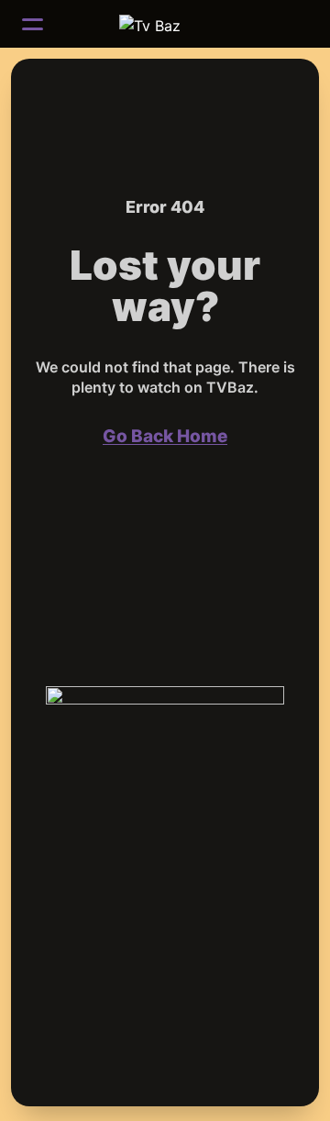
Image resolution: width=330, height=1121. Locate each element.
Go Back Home (165, 436)
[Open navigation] (32, 24)
